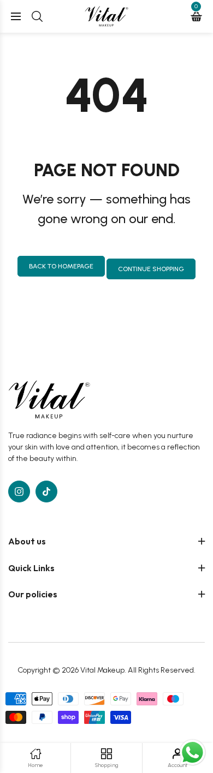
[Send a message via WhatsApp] (192, 753)
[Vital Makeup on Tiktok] (46, 491)
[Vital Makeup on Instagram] (19, 491)
